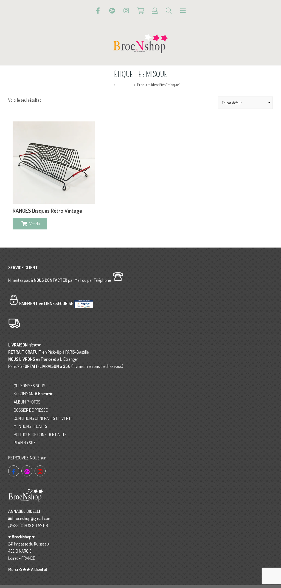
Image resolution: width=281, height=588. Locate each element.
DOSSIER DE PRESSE (31, 410)
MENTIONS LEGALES (30, 426)
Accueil (106, 84)
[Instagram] (126, 10)
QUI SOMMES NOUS (29, 385)
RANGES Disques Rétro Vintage (47, 210)
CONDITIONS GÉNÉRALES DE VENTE (43, 418)
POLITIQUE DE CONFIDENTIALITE (40, 434)
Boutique (124, 84)
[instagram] (40, 470)
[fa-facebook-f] (13, 470)
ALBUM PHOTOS (27, 402)
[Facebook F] (97, 10)
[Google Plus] (112, 10)
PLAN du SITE (25, 442)
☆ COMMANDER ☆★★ (33, 393)
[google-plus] (26, 470)
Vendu (34, 223)
